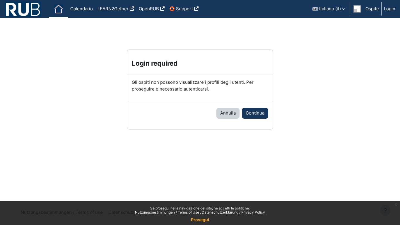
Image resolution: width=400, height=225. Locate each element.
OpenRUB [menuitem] (149, 8)
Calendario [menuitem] (81, 8)
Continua (255, 113)
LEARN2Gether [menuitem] (113, 8)
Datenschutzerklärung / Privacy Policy (233, 212)
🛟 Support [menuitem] (181, 8)
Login (389, 8)
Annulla (228, 113)
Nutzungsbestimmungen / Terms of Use (167, 212)
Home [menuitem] (58, 9)
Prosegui (200, 219)
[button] (328, 9)
